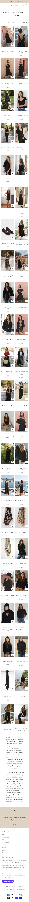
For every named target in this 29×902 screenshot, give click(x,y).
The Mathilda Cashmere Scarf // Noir (7, 697)
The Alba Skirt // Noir (21, 307)
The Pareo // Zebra (7, 563)
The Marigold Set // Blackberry (8, 276)
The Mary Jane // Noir (7, 243)
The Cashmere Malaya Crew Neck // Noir (21, 628)
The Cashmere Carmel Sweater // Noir (21, 662)
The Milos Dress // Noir (7, 181)
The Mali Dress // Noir (7, 51)
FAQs (3, 839)
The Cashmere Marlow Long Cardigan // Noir (21, 373)
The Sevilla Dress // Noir (21, 276)
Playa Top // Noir (21, 180)
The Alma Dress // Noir (21, 213)
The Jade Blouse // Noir (21, 148)
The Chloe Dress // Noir (7, 116)
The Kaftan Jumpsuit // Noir (7, 469)
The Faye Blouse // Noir (7, 308)
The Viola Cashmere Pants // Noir (8, 729)
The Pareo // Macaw (21, 532)
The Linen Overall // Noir (21, 501)
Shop (3, 834)
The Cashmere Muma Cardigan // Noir (21, 564)
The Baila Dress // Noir (7, 84)
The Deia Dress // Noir (21, 244)
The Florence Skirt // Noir (7, 372)
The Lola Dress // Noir (21, 83)
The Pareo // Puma (7, 532)
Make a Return (5, 842)
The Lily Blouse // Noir (7, 340)
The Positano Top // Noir (21, 52)
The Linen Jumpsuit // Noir (7, 501)
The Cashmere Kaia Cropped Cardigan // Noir (7, 663)
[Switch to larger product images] (24, 22)
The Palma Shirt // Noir (21, 340)
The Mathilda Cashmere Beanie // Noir (7, 629)
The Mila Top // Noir (7, 405)
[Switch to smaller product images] (26, 22)
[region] (14, 816)
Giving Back (4, 852)
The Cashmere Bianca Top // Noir (21, 696)
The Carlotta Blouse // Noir (21, 116)
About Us (4, 847)
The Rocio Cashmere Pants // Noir (21, 729)
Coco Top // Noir (21, 436)
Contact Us (4, 850)
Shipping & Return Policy (8, 845)
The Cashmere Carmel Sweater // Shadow (7, 596)
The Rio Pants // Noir (7, 147)
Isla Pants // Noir (21, 405)
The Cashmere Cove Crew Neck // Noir (21, 596)
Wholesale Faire (5, 837)
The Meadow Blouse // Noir (21, 469)
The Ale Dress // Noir (7, 212)
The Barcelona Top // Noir (7, 437)
